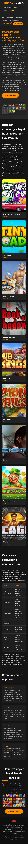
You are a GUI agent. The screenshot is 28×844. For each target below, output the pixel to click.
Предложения (7, 10)
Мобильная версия (7, 17)
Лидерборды (18, 17)
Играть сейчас (10, 95)
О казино (4, 20)
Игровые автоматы (14, 20)
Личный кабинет (7, 23)
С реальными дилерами (9, 7)
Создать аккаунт (18, 23)
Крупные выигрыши (7, 14)
